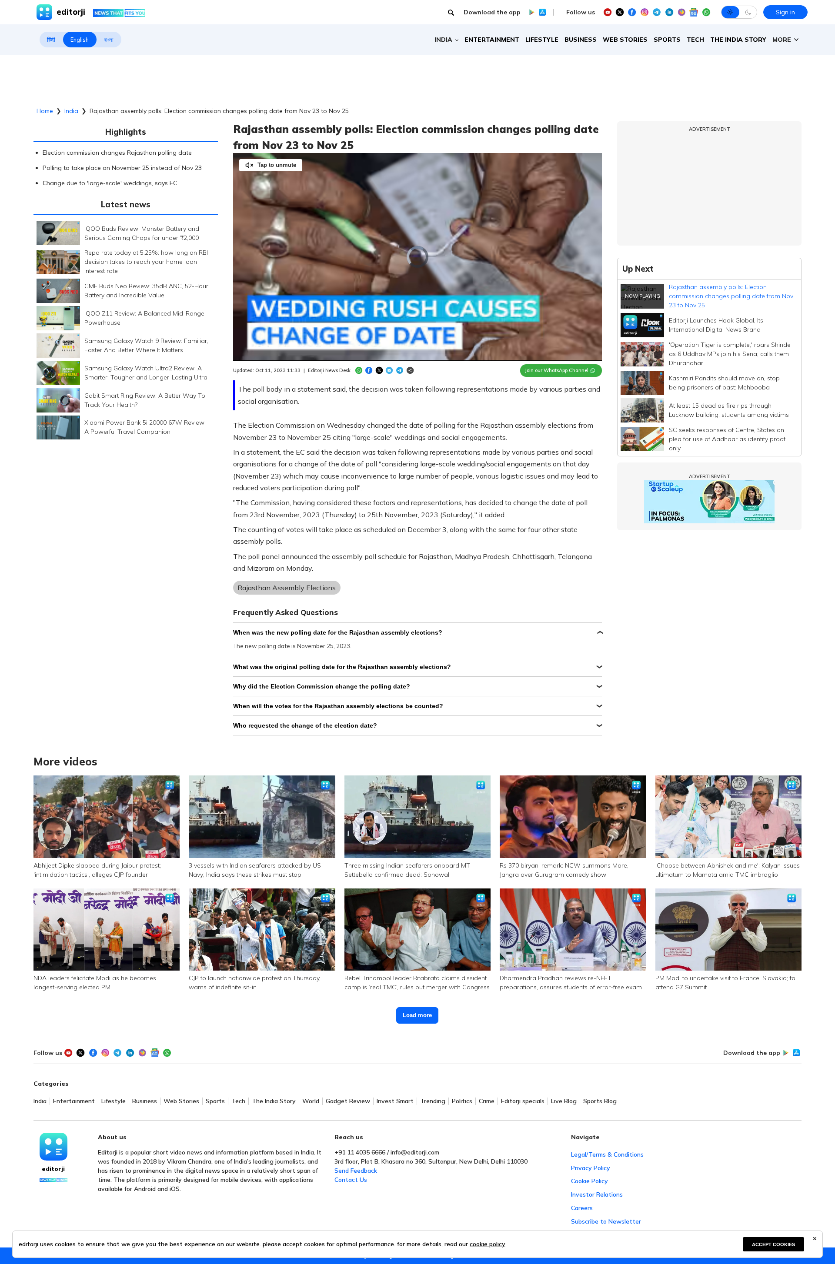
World (310, 1101)
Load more (417, 1015)
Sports (667, 39)
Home (45, 111)
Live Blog (564, 1101)
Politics (462, 1101)
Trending (432, 1101)
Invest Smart (395, 1101)
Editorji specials (522, 1101)
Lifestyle (541, 39)
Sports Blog (600, 1101)
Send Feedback (355, 1170)
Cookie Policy (589, 1181)
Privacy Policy (590, 1168)
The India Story (738, 39)
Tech (695, 39)
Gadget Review (348, 1101)
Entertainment (491, 39)
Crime (486, 1101)
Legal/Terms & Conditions (607, 1154)
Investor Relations (597, 1194)
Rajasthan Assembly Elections (286, 587)
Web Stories (625, 39)
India (71, 111)
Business (580, 39)
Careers (582, 1208)
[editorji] (53, 1147)
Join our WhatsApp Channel (556, 370)
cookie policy (487, 1244)
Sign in (785, 12)
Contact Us (350, 1180)
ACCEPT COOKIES (773, 1244)
